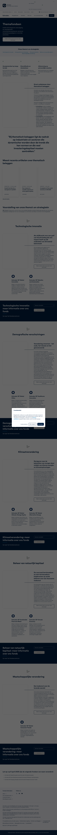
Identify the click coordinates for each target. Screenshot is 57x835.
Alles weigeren (32, 424)
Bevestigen (40, 424)
